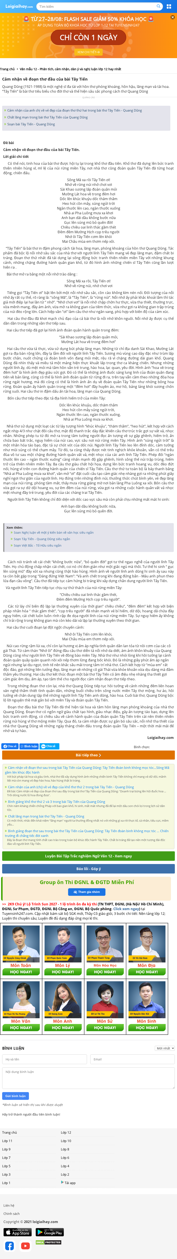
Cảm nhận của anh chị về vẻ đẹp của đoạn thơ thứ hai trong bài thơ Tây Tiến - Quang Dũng (74, 110)
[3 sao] (163, 746)
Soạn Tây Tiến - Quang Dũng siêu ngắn (41, 539)
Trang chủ (9, 1132)
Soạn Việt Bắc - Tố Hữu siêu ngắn (37, 545)
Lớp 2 (65, 1174)
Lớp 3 (6, 1174)
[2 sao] (158, 746)
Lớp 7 (6, 1157)
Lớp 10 (66, 1141)
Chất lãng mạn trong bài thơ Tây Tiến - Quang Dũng (46, 816)
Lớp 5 (6, 1166)
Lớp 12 (66, 1132)
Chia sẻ (11, 746)
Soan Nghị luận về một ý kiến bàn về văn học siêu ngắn (53, 532)
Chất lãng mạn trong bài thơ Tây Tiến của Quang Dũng (47, 117)
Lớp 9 (6, 1149)
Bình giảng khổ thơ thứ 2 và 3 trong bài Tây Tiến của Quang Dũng (56, 801)
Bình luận (30, 746)
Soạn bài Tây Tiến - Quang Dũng (30, 124)
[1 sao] (153, 746)
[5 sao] (174, 746)
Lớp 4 (65, 1166)
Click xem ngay (126, 908)
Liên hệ (8, 1205)
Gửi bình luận (15, 1096)
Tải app (70, 1183)
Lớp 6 (65, 1157)
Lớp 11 (7, 1141)
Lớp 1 (6, 1183)
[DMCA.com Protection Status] (48, 1246)
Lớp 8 (65, 1149)
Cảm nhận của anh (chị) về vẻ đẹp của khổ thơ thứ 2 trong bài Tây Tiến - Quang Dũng (71, 787)
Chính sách (11, 1213)
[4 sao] (168, 746)
